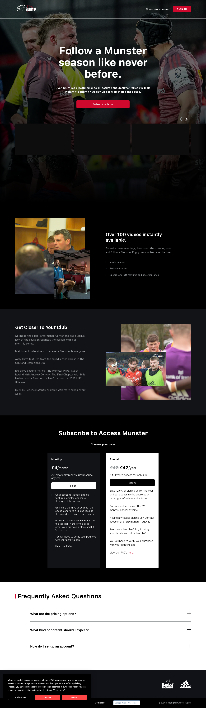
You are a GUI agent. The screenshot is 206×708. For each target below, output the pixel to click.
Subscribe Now (103, 104)
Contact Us (100, 703)
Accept (74, 697)
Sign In (182, 9)
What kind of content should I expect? (59, 630)
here (130, 552)
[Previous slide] (181, 119)
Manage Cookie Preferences (126, 703)
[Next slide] (187, 119)
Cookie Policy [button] (72, 687)
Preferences (20, 697)
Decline (47, 697)
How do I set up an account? (52, 646)
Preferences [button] (59, 690)
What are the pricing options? (53, 614)
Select (74, 485)
